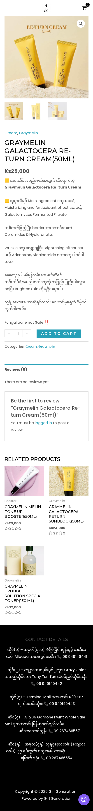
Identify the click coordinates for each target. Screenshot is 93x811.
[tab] (46, 369)
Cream (11, 133)
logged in (43, 422)
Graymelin (28, 133)
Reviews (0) (16, 369)
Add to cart (59, 333)
